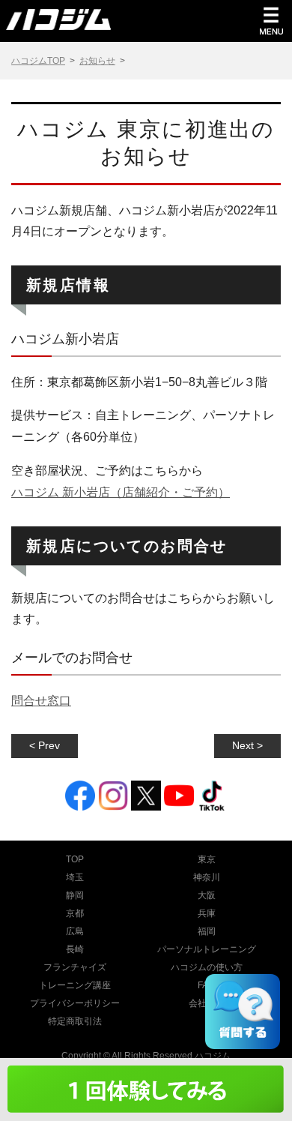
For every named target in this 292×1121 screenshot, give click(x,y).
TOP (75, 859)
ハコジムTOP (38, 60)
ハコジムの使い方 (207, 967)
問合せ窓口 (41, 700)
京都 (75, 913)
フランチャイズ (74, 967)
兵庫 (207, 913)
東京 (207, 859)
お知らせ (97, 60)
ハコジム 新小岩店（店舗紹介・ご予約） (120, 492)
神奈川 (206, 877)
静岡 (75, 895)
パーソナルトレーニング (206, 949)
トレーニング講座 (75, 985)
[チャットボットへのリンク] (242, 1011)
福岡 (207, 931)
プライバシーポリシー (75, 1003)
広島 (75, 931)
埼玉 (75, 877)
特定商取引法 (75, 1021)
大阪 (207, 895)
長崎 (75, 949)
